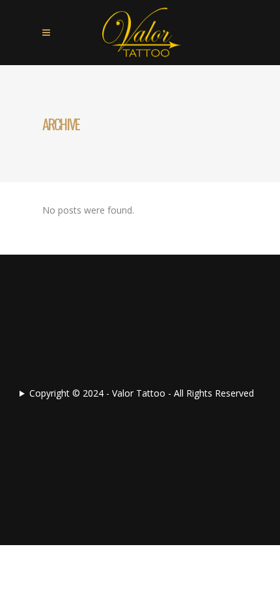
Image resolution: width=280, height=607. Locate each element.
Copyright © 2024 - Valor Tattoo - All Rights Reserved (141, 393)
